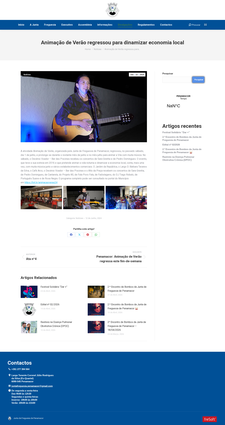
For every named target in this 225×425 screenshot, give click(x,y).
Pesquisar (167, 73)
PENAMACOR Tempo (183, 103)
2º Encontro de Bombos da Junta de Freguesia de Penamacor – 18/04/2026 (127, 326)
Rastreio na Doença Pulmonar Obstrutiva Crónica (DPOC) (56, 324)
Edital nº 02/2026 (50, 304)
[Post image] (29, 292)
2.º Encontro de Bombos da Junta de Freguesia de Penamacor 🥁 (127, 306)
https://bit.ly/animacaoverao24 (41, 182)
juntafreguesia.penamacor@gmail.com (32, 386)
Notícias (27, 75)
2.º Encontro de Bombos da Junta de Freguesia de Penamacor (127, 288)
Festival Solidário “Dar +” (54, 286)
